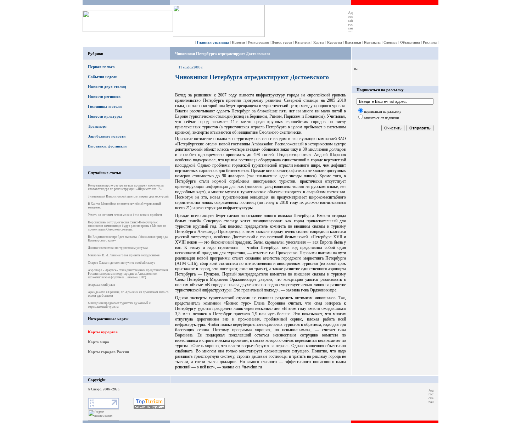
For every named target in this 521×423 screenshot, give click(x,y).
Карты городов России (108, 352)
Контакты (372, 42)
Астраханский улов (101, 284)
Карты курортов (103, 332)
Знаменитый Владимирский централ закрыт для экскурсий (128, 196)
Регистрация (258, 42)
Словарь (390, 42)
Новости (238, 42)
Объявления (410, 42)
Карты (318, 42)
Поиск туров (281, 42)
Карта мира (98, 342)
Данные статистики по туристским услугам (118, 248)
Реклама (430, 42)
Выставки (353, 42)
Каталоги (302, 42)
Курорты (334, 42)
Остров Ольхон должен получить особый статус (121, 263)
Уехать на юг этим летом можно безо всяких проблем (125, 215)
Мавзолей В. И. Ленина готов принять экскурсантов (123, 255)
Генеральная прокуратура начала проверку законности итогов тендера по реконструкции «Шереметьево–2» (126, 187)
